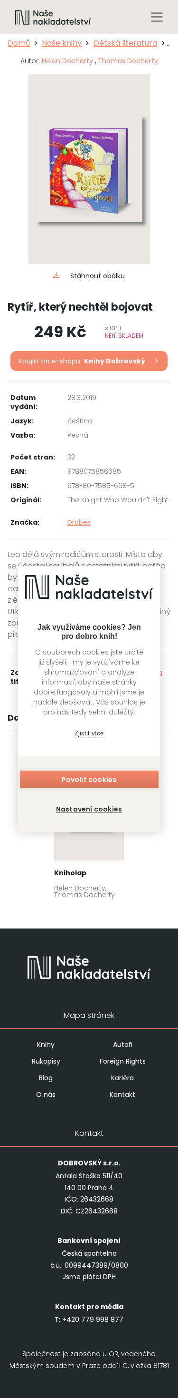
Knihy (46, 1044)
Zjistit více (89, 733)
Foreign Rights (123, 1061)
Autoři (122, 1044)
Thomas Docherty (128, 61)
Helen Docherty (67, 61)
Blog (46, 1078)
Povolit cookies (89, 779)
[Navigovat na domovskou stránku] (53, 17)
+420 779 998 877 (92, 1319)
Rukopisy (46, 1061)
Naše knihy (62, 43)
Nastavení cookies (89, 809)
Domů (19, 43)
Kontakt (122, 1094)
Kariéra (122, 1078)
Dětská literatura (125, 43)
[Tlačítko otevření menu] (157, 17)
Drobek (79, 522)
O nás (46, 1094)
